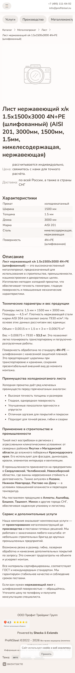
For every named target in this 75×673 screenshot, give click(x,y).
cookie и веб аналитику (57, 648)
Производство (33, 19)
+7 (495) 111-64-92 (59, 3)
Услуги (10, 19)
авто (15, 657)
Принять (46, 654)
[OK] (29, 664)
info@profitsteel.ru (60, 8)
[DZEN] (40, 664)
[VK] (12, 664)
